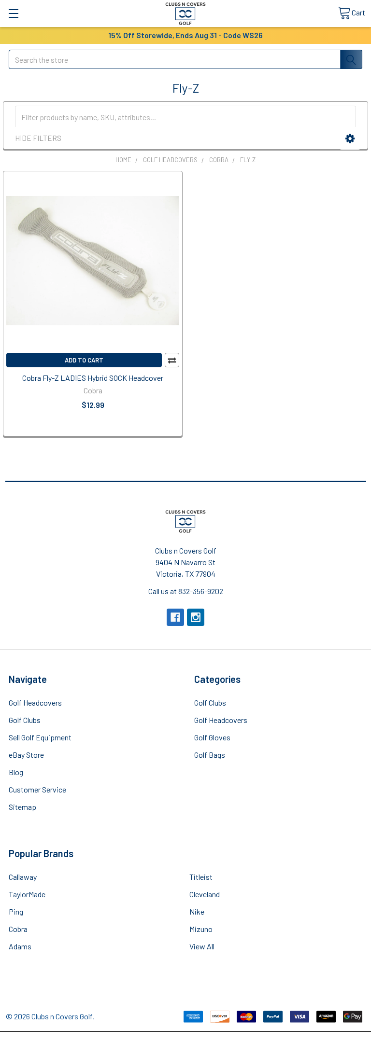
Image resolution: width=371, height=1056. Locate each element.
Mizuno (201, 928)
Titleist (201, 876)
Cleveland (204, 894)
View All (201, 946)
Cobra (18, 928)
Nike (196, 911)
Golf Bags (209, 754)
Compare (172, 360)
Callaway (23, 876)
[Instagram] (195, 617)
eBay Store (26, 754)
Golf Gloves (212, 737)
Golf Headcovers (35, 702)
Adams (20, 946)
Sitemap (22, 806)
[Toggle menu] (13, 13)
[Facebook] (175, 617)
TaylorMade (27, 894)
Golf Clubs (25, 719)
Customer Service (37, 789)
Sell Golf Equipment (40, 737)
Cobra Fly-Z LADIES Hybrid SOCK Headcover (92, 377)
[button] (350, 138)
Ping (16, 911)
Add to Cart (84, 360)
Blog (16, 772)
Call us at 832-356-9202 (185, 591)
